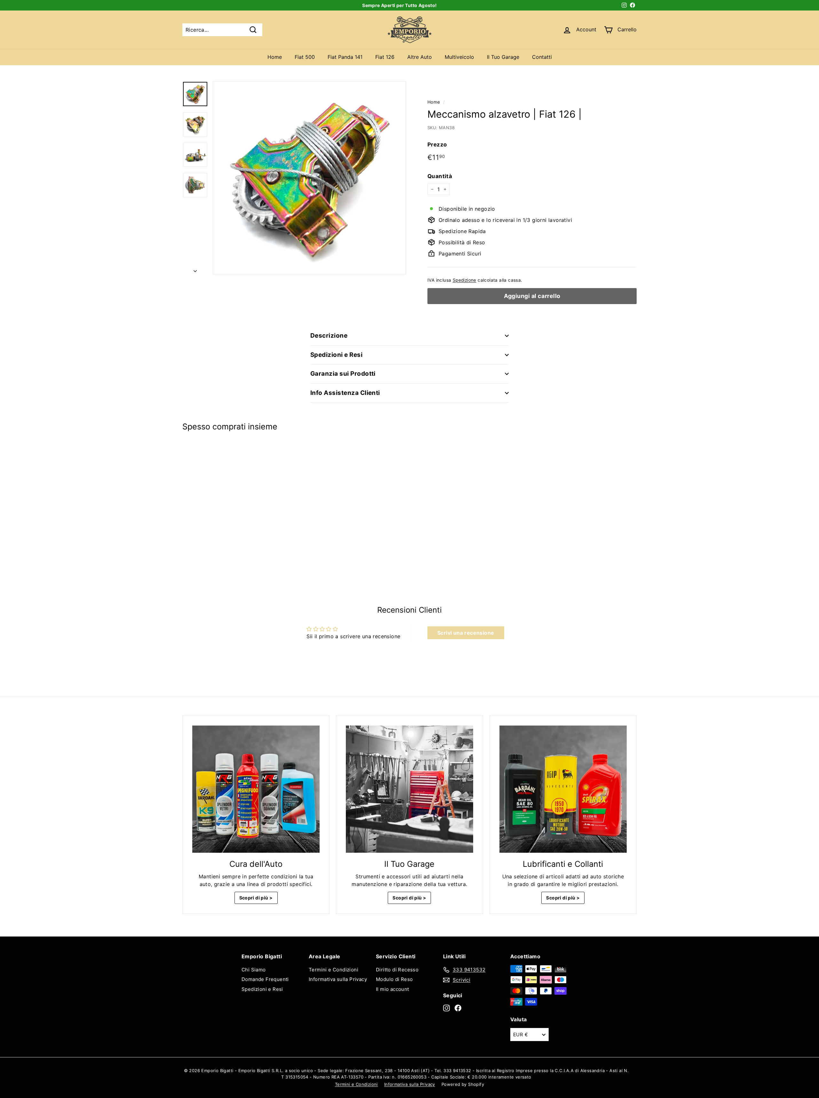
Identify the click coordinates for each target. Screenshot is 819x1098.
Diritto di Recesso (397, 970)
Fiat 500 (305, 57)
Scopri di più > (256, 897)
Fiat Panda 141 (345, 57)
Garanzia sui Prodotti (343, 373)
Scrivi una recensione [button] (465, 633)
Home (274, 57)
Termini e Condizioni (333, 970)
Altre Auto (419, 57)
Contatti (542, 57)
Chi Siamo (254, 970)
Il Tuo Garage (503, 57)
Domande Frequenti (265, 979)
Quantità (439, 176)
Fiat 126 (384, 57)
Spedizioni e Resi (336, 354)
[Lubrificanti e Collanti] (563, 789)
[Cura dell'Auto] (256, 789)
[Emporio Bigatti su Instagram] (446, 1007)
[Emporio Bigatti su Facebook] (458, 1007)
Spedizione (464, 280)
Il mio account (392, 989)
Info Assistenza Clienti (345, 392)
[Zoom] (309, 178)
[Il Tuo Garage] (409, 789)
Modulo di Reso (394, 979)
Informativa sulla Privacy (338, 979)
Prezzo (437, 144)
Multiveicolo (459, 57)
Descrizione (328, 335)
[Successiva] (195, 268)
